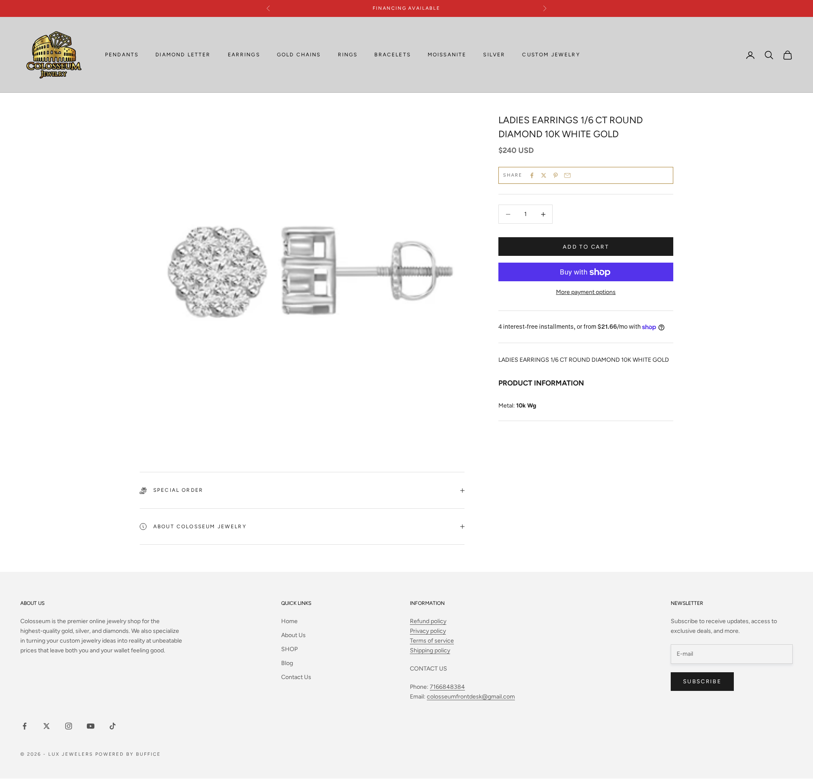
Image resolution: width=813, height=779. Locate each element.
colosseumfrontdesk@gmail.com (471, 696)
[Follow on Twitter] (46, 726)
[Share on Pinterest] (555, 175)
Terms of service (432, 640)
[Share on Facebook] (531, 175)
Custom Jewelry (551, 55)
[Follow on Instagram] (68, 726)
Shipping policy (430, 650)
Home (289, 621)
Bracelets (392, 55)
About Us (293, 635)
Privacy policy (428, 631)
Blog (287, 663)
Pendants (121, 55)
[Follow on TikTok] (112, 726)
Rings (348, 55)
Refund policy (428, 621)
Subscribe (702, 681)
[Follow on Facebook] (24, 726)
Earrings (244, 55)
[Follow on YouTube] (90, 726)
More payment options (586, 292)
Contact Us (296, 677)
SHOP (289, 649)
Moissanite (447, 55)
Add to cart (586, 247)
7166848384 (447, 686)
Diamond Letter (182, 55)
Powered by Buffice (128, 754)
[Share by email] (567, 175)
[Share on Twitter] (543, 175)
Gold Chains (299, 55)
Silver (494, 55)
